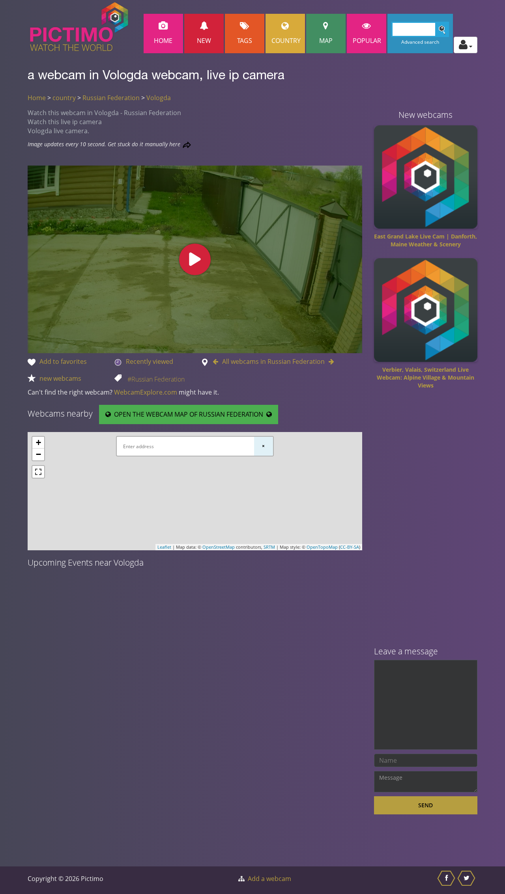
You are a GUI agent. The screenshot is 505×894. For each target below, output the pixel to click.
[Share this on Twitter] (467, 880)
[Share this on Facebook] (447, 880)
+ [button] (38, 442)
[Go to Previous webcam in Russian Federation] (217, 361)
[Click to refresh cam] (187, 145)
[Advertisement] (426, 520)
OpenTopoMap (322, 547)
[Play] (195, 259)
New (204, 40)
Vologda (158, 97)
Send (425, 805)
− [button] (38, 454)
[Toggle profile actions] (465, 45)
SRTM (269, 547)
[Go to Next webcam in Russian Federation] (329, 361)
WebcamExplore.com (145, 392)
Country (286, 40)
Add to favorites (63, 361)
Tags (244, 40)
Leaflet (164, 547)
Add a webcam (269, 878)
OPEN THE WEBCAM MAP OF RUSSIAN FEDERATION (188, 414)
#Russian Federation (156, 379)
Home (163, 40)
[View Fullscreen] (38, 472)
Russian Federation (111, 97)
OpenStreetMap (218, 547)
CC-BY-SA (349, 547)
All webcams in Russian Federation (273, 361)
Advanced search (420, 42)
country (64, 97)
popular (367, 40)
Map (326, 40)
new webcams (60, 378)
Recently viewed (149, 361)
